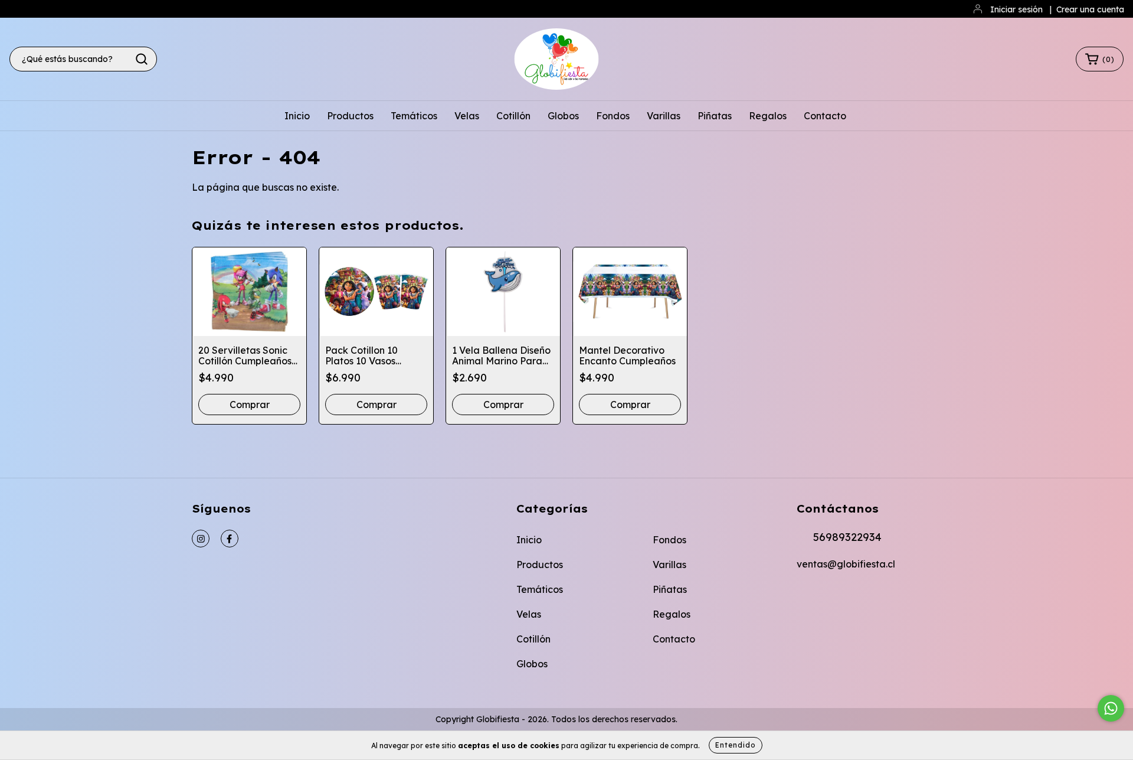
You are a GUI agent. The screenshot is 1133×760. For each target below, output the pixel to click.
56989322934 (847, 537)
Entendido (735, 745)
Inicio (297, 116)
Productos (350, 116)
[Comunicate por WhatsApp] (1111, 708)
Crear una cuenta (1090, 9)
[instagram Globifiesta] (200, 538)
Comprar (630, 404)
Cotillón (513, 116)
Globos (563, 116)
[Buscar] (141, 59)
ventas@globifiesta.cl (846, 564)
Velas (466, 116)
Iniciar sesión (1016, 9)
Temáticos (414, 116)
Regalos (768, 116)
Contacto (825, 116)
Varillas (663, 116)
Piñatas (715, 116)
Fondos (613, 116)
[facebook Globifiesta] (229, 538)
